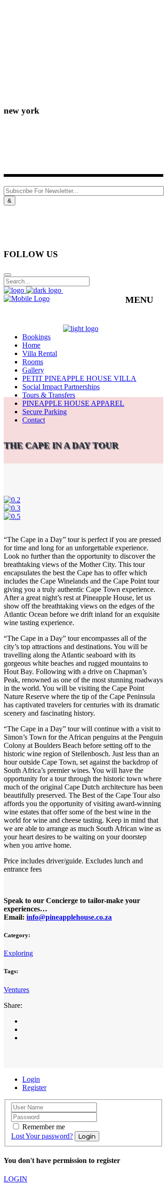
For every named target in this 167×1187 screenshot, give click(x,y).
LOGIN (15, 1179)
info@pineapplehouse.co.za (69, 917)
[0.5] (12, 516)
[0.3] (12, 508)
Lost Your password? (42, 1136)
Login (31, 1079)
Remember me (43, 1127)
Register (34, 1087)
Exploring (18, 953)
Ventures (16, 990)
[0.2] (12, 500)
